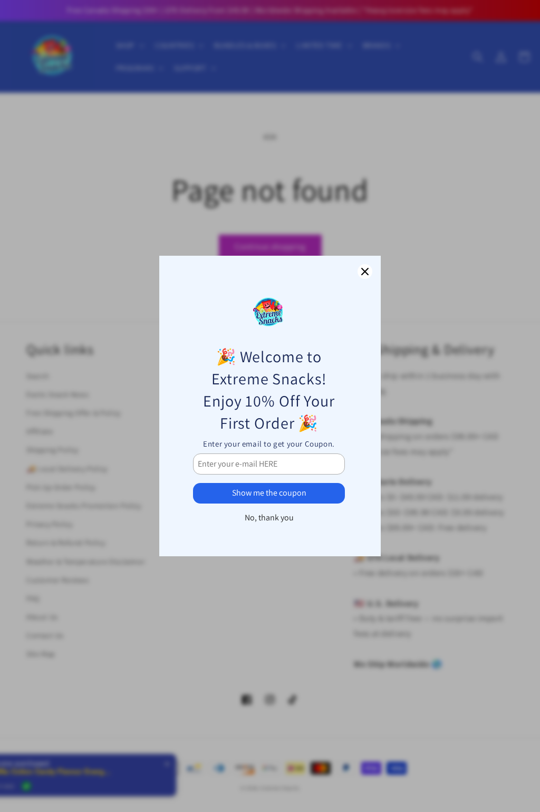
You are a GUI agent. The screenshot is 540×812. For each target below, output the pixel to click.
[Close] (365, 271)
